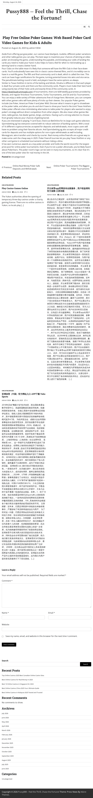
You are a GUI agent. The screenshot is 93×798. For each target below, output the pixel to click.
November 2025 (7, 747)
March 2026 (6, 730)
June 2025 (5, 769)
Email (51, 612)
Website (5, 624)
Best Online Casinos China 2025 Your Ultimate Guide (20, 688)
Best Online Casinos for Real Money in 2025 (17, 680)
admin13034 (34, 48)
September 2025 (8, 756)
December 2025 (7, 743)
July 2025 (5, 764)
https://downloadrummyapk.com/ (17, 91)
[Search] (89, 26)
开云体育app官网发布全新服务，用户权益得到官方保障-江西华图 (68, 189)
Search (5, 660)
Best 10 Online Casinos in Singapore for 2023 (18, 684)
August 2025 (6, 760)
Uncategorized (18, 156)
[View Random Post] (84, 26)
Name (5, 612)
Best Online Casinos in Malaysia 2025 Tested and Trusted (22, 692)
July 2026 (5, 713)
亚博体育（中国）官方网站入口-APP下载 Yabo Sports (23, 395)
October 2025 (7, 751)
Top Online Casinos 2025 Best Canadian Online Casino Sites (23, 675)
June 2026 (5, 718)
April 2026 (5, 726)
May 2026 (5, 722)
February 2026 (7, 735)
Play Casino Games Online (15, 188)
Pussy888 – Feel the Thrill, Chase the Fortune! (46, 14)
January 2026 (6, 739)
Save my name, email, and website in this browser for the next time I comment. (41, 636)
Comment (7, 580)
